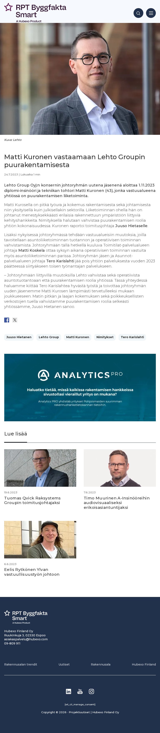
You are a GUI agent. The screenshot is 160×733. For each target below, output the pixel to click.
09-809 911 (12, 643)
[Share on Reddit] (22, 320)
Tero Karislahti (132, 337)
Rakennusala (100, 664)
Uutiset (64, 664)
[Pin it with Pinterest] (31, 320)
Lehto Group (49, 337)
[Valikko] (151, 13)
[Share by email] (47, 320)
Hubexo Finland (144, 664)
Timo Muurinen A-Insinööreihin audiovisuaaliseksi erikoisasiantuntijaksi (117, 503)
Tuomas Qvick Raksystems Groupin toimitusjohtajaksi (32, 500)
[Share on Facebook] (6, 320)
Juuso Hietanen (18, 337)
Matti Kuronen (77, 337)
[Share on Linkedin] (39, 320)
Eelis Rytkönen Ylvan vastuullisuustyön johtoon (31, 572)
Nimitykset (105, 337)
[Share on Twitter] (14, 320)
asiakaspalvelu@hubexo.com (26, 639)
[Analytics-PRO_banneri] (80, 420)
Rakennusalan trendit (20, 664)
